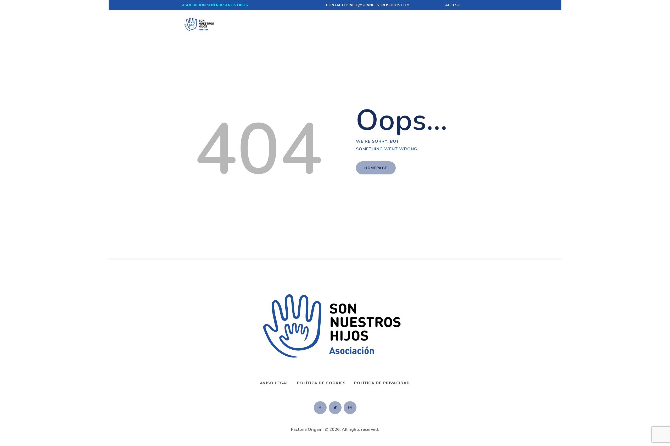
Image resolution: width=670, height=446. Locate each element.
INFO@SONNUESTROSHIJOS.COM (379, 5)
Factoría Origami (307, 429)
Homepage (375, 168)
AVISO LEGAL (274, 383)
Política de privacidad (382, 383)
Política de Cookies (321, 383)
